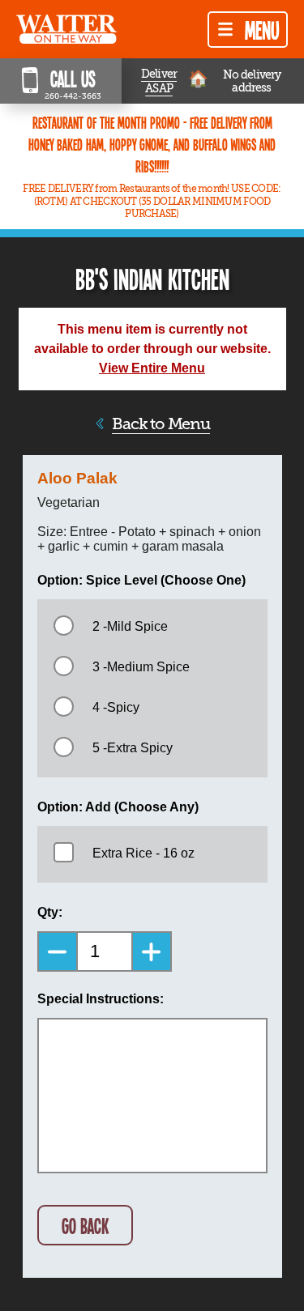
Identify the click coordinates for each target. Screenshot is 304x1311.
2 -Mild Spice (130, 626)
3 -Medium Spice (141, 667)
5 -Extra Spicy (132, 748)
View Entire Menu (152, 368)
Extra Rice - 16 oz (143, 853)
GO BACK (85, 1225)
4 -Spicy (115, 707)
